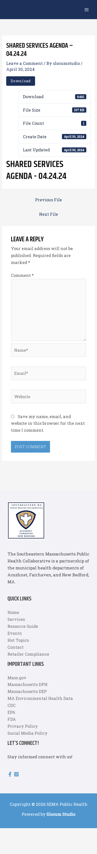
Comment (22, 275)
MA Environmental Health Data (40, 698)
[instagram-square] (17, 773)
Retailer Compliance (28, 653)
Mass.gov (16, 677)
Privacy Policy (22, 726)
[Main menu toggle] (86, 9)
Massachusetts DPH (27, 684)
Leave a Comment (24, 63)
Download (21, 81)
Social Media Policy (27, 733)
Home (13, 612)
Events (14, 633)
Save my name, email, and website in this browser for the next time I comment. (48, 423)
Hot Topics (18, 640)
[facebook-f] (10, 773)
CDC (11, 705)
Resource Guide (22, 626)
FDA (11, 719)
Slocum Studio (61, 814)
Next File (48, 214)
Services (16, 619)
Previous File (48, 199)
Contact (15, 646)
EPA (11, 712)
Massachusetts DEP (27, 691)
